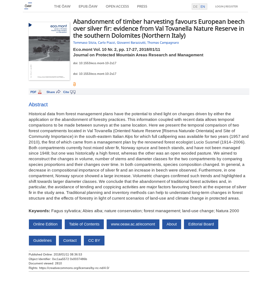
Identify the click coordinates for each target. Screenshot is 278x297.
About (172, 224)
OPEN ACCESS (117, 6)
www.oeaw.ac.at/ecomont (133, 224)
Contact (70, 240)
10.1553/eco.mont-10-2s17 (97, 63)
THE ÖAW (62, 6)
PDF (33, 92)
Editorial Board (201, 224)
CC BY (94, 240)
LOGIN (219, 6)
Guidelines (42, 240)
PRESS (142, 6)
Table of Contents (84, 224)
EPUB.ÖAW (88, 6)
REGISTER (231, 6)
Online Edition (45, 224)
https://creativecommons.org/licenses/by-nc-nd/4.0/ (74, 268)
